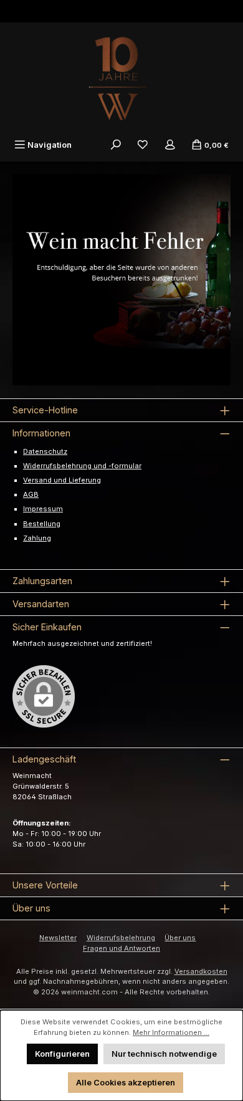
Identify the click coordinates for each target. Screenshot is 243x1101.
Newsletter (58, 937)
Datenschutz (45, 451)
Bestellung (41, 523)
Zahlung (37, 538)
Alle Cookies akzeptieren (125, 1082)
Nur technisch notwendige (164, 1054)
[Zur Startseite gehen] (121, 78)
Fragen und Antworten (121, 948)
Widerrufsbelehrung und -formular (82, 465)
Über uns (180, 937)
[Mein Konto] (170, 145)
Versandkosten (200, 971)
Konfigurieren (62, 1054)
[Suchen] (116, 145)
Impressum (43, 508)
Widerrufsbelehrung (121, 937)
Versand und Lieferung (62, 480)
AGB (31, 494)
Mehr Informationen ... (171, 1032)
